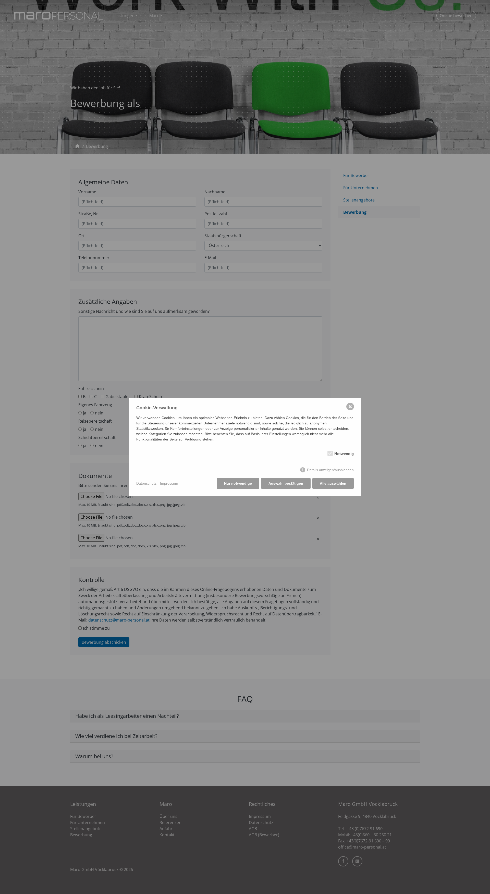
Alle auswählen (333, 483)
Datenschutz (146, 483)
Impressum (169, 483)
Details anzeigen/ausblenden (330, 470)
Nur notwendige (238, 483)
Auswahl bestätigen (285, 483)
